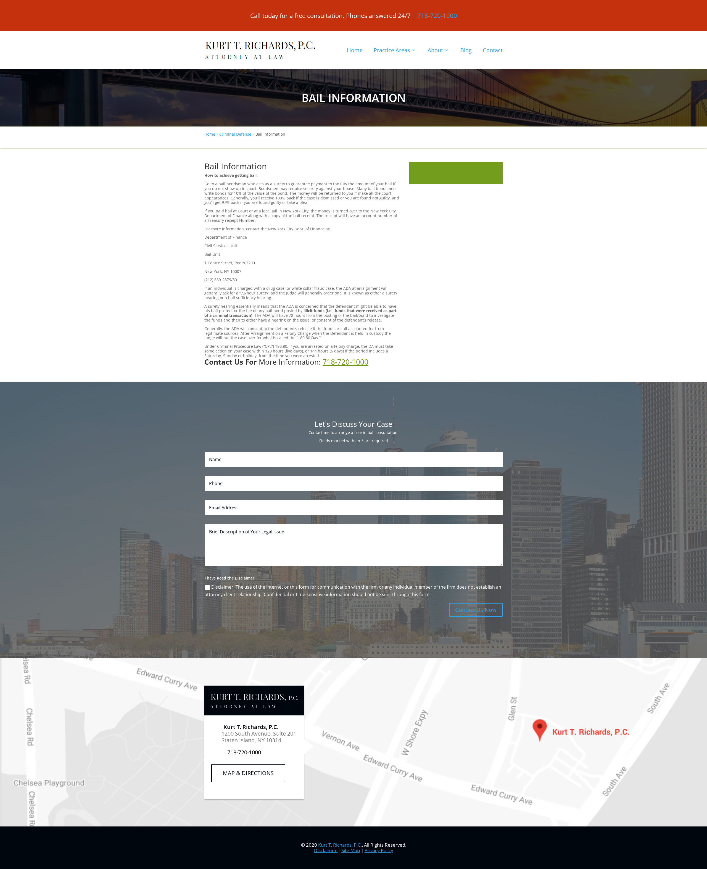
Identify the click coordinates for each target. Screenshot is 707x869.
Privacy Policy (379, 850)
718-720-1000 (437, 15)
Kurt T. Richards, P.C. (340, 845)
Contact (493, 50)
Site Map (350, 850)
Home (355, 50)
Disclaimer (326, 850)
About (435, 50)
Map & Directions (248, 773)
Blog (466, 50)
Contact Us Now (476, 609)
